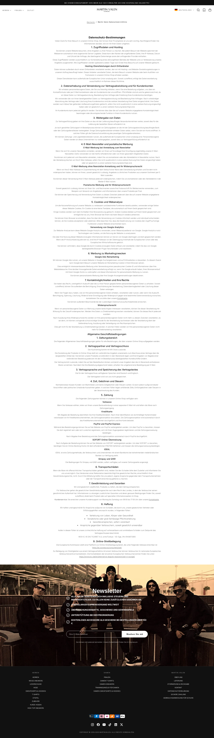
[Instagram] (92, 724)
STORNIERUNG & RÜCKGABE (178, 684)
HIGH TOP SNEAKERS (36, 708)
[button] (198, 10)
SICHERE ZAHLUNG (178, 694)
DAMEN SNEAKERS (107, 684)
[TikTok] (110, 724)
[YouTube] (104, 724)
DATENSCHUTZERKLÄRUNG (178, 691)
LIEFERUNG (178, 681)
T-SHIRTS (35, 694)
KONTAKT (178, 688)
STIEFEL (36, 698)
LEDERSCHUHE (36, 684)
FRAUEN (18, 10)
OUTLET (30, 10)
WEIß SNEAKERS (36, 681)
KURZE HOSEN (35, 705)
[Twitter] (121, 724)
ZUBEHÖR (35, 701)
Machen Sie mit (135, 634)
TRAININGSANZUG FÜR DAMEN (107, 688)
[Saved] (204, 10)
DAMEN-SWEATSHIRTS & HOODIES (107, 691)
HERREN (5, 10)
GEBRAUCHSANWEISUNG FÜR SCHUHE (178, 698)
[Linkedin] (115, 724)
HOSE (35, 688)
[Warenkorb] (210, 10)
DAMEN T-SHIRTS (107, 681)
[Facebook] (98, 724)
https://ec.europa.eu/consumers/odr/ (107, 548)
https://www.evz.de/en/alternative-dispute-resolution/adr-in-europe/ (107, 557)
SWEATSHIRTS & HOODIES (36, 691)
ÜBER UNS (178, 677)
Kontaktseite (122, 298)
